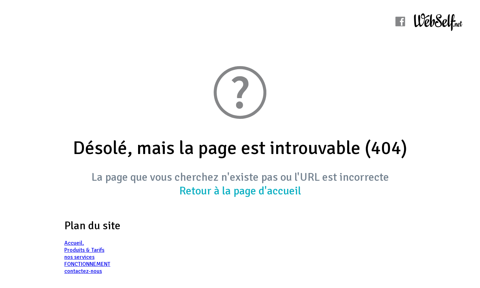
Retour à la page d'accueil (240, 191)
